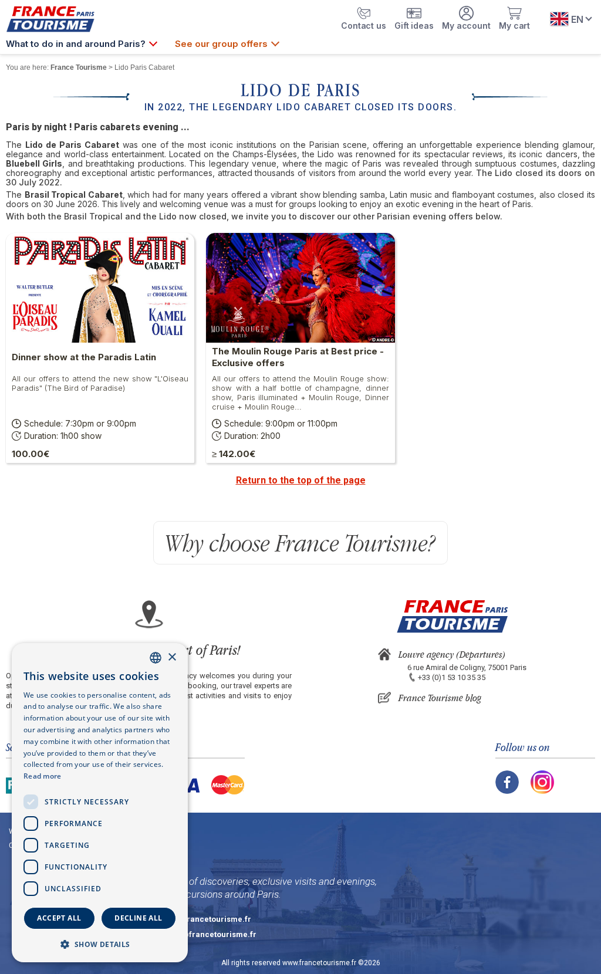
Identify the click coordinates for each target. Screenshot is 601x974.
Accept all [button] (59, 918)
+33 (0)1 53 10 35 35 (451, 677)
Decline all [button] (138, 918)
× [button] (171, 657)
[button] (99, 944)
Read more (42, 776)
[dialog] (100, 802)
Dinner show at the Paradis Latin (84, 357)
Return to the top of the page (301, 480)
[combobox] (155, 658)
